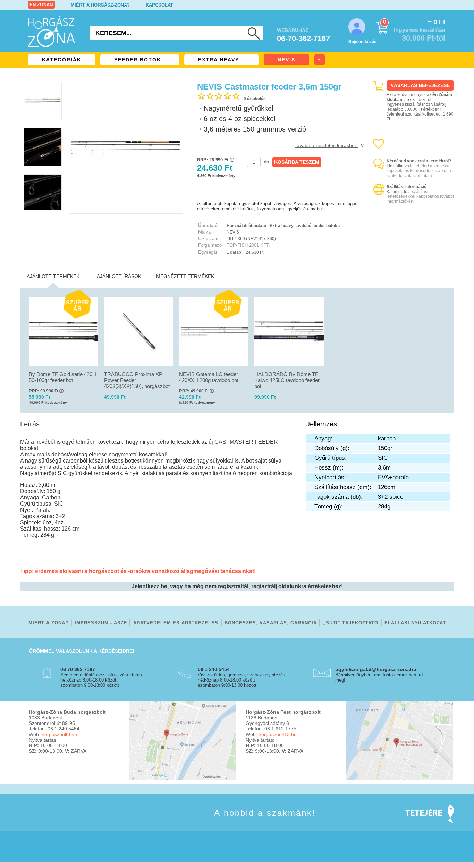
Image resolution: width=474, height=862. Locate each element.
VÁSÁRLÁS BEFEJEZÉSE (420, 85)
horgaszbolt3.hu (59, 734)
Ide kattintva (398, 165)
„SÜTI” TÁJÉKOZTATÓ (350, 622)
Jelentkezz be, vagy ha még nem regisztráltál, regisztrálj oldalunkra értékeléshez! (237, 586)
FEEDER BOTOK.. (139, 59)
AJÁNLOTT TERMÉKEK (53, 276)
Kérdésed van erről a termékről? (419, 161)
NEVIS (286, 59)
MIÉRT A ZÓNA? (48, 622)
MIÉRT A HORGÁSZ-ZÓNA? (100, 5)
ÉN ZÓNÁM (41, 4)
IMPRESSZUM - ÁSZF (101, 622)
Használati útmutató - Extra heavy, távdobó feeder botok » (284, 225)
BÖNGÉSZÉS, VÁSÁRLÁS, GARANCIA (271, 622)
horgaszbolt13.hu (278, 734)
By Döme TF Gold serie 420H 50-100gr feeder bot (62, 377)
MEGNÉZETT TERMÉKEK (185, 276)
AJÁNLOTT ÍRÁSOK (119, 276)
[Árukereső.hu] (413, 241)
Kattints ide (397, 191)
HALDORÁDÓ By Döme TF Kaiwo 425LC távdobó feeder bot (287, 380)
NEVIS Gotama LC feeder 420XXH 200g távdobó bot (208, 377)
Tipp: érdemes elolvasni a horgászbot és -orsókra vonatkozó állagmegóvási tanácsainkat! (138, 571)
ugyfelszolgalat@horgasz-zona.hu (375, 669)
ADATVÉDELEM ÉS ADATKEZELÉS (175, 622)
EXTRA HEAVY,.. (221, 59)
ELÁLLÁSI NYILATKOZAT (415, 622)
